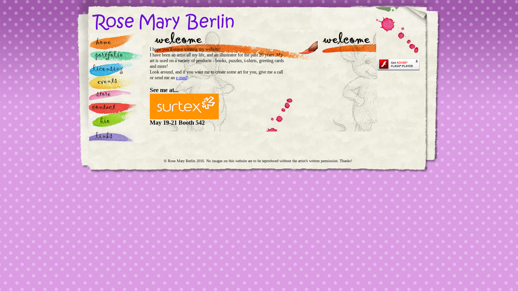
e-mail (181, 77)
